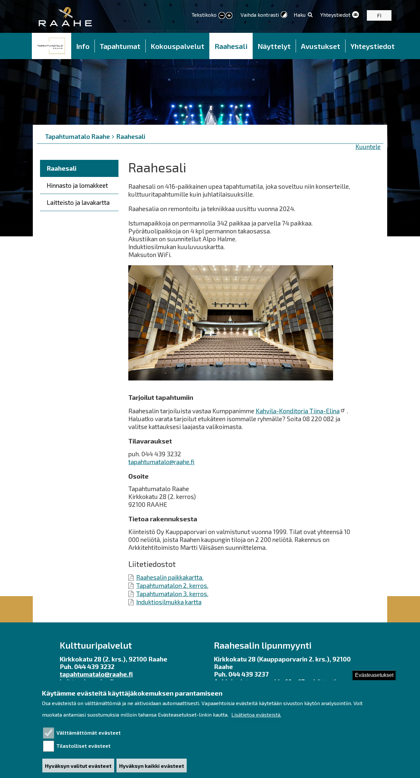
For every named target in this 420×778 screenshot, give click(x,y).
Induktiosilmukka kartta (168, 602)
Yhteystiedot (335, 14)
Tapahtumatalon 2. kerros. (172, 585)
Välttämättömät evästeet (88, 732)
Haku (299, 14)
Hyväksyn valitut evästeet (78, 766)
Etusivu (51, 46)
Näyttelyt (274, 46)
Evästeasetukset (374, 675)
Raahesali (231, 46)
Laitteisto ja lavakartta (78, 202)
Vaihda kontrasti (260, 14)
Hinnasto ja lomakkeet (77, 185)
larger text (229, 15)
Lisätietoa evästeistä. (256, 714)
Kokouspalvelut (177, 46)
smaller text (221, 15)
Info (83, 46)
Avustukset (320, 46)
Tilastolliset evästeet (83, 746)
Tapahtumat (120, 46)
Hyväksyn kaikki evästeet (151, 766)
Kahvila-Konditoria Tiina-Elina (298, 411)
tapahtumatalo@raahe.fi (161, 461)
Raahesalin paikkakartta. (169, 577)
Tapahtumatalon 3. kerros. (172, 593)
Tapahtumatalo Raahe (77, 136)
